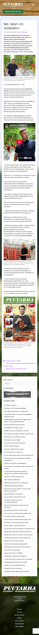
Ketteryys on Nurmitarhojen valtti (14, 476)
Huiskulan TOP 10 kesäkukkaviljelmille (15, 408)
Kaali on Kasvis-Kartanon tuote (16, 368)
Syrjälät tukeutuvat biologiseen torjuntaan (16, 430)
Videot (13, 361)
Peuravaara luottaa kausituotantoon (14, 443)
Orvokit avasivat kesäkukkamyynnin (14, 565)
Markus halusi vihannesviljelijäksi (13, 553)
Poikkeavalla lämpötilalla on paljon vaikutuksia (17, 537)
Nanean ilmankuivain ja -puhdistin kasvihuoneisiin (18, 534)
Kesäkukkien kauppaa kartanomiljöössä (15, 556)
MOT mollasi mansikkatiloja (12, 479)
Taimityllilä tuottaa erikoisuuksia (13, 427)
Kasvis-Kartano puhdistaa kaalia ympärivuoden (17, 513)
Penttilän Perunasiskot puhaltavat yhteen (16, 522)
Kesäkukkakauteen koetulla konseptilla (15, 562)
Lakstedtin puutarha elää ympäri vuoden (15, 510)
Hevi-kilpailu (19, 626)
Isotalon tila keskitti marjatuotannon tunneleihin (18, 559)
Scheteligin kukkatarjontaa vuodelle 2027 (16, 411)
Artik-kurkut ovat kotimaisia (12, 550)
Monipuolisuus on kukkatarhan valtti (14, 437)
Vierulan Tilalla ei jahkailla (11, 446)
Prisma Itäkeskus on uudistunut (13, 452)
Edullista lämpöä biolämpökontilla (13, 485)
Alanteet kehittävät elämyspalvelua (14, 424)
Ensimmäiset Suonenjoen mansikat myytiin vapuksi (18, 434)
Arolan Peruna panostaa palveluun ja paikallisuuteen (19, 528)
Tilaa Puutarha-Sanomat (13, 11)
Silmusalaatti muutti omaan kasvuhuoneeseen (17, 547)
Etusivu (19, 609)
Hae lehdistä (8, 379)
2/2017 (21, 342)
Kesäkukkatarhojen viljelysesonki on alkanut (17, 571)
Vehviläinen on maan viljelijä (12, 440)
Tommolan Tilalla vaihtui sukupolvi (14, 449)
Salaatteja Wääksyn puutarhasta (13, 494)
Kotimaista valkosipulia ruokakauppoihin (15, 544)
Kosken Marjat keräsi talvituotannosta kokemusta (18, 455)
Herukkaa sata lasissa (10, 405)
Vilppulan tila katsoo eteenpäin (13, 568)
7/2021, (6, 293)
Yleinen (18, 361)
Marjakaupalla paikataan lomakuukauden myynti (18, 531)
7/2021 (21, 52)
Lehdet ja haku (19, 615)
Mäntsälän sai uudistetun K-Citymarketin (16, 482)
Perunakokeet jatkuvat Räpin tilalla (14, 516)
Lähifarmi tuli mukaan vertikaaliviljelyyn (15, 463)
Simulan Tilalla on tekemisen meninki (14, 525)
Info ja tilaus (19, 621)
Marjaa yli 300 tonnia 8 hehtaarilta (14, 540)
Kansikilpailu (19, 624)
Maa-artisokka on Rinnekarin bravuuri (15, 497)
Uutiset (8, 361)
